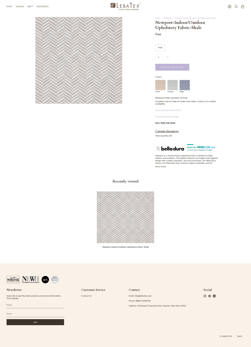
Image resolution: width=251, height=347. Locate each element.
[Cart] (242, 6)
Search (239, 336)
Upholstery (167, 18)
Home (157, 18)
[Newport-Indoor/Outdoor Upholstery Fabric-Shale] (125, 217)
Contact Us (86, 295)
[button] (9, 6)
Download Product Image (167, 116)
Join (35, 322)
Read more (160, 167)
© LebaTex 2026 (226, 336)
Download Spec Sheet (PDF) (168, 110)
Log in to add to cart (172, 67)
